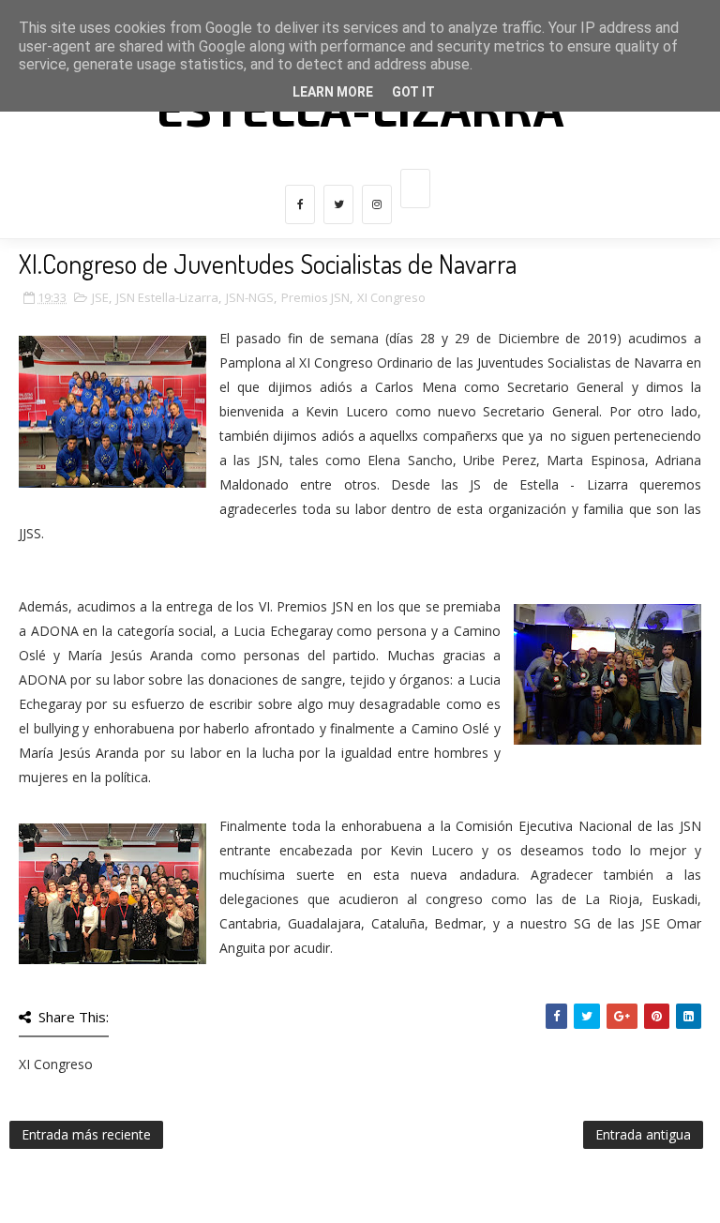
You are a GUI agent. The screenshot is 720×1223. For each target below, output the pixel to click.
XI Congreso (391, 297)
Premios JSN (315, 297)
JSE (100, 297)
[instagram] (377, 204)
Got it (413, 91)
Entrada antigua (643, 1134)
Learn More (332, 91)
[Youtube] (415, 188)
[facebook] (300, 204)
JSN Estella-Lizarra (167, 297)
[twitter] (338, 204)
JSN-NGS (250, 297)
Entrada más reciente (86, 1134)
